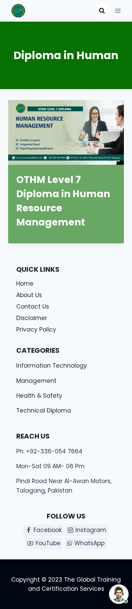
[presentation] (66, 132)
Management (36, 381)
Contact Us (32, 306)
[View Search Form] (102, 11)
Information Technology (51, 366)
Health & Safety (39, 396)
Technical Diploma (43, 410)
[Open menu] (117, 10)
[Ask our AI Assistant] (119, 594)
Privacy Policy (36, 329)
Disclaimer (31, 318)
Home (25, 284)
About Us (29, 295)
